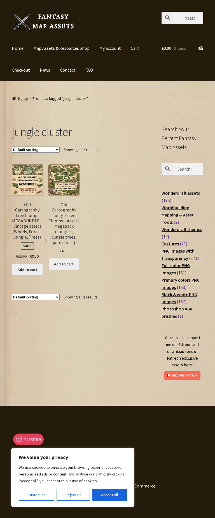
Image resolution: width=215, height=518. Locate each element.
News (45, 70)
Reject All (73, 494)
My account (110, 48)
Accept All (109, 494)
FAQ (89, 70)
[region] (72, 477)
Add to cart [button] (27, 269)
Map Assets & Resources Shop (61, 48)
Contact (68, 70)
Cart (135, 48)
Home (18, 48)
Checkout (21, 70)
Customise (37, 494)
